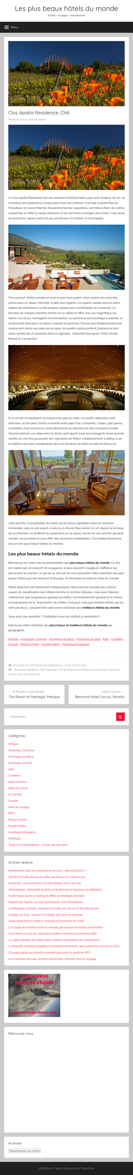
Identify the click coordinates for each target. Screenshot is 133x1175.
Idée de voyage (18, 807)
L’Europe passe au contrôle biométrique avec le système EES (49, 952)
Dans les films (17, 782)
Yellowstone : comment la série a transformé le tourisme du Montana (55, 889)
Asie (105, 639)
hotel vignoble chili (51, 669)
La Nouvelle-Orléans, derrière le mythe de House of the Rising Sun (53, 908)
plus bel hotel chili (29, 674)
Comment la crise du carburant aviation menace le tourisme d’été (52, 933)
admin (42, 119)
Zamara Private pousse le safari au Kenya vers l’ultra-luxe (46, 877)
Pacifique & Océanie (75, 644)
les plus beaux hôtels (76, 669)
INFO (11, 813)
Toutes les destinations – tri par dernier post (37, 845)
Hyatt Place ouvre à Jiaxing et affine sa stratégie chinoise (46, 895)
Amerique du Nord (61, 639)
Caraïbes (117, 639)
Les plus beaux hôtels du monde (66, 8)
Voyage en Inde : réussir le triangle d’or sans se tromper (45, 914)
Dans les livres (18, 788)
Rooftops (14, 838)
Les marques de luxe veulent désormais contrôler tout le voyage (52, 959)
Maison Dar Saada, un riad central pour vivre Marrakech (45, 902)
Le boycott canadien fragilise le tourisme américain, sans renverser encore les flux (63, 946)
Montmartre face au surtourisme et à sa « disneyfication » (47, 870)
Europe (13, 644)
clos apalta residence (25, 669)
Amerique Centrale (33, 639)
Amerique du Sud (88, 639)
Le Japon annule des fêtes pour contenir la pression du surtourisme (53, 940)
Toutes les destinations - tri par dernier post (61, 665)
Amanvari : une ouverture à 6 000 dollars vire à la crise (44, 883)
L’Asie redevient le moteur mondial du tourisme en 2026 (46, 921)
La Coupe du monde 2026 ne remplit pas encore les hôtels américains (55, 927)
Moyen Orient (30, 644)
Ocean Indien (51, 644)
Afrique (13, 639)
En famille (15, 794)
